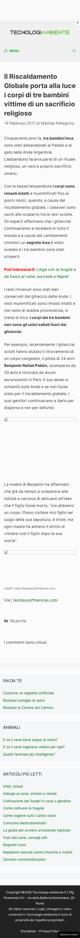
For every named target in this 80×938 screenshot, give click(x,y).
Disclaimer (28, 931)
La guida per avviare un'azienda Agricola (36, 830)
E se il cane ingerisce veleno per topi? (34, 747)
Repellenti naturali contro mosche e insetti (37, 852)
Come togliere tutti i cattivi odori (29, 816)
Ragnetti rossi (14, 845)
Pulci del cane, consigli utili (25, 838)
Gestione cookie (69, 934)
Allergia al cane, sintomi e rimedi (30, 794)
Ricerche (18, 621)
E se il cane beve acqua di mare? (30, 740)
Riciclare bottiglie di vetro (24, 700)
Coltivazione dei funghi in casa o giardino (37, 801)
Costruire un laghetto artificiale (28, 693)
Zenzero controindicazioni (24, 859)
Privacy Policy (49, 931)
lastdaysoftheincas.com (35, 600)
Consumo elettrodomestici (24, 823)
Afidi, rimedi (13, 786)
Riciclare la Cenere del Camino (28, 708)
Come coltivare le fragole (23, 808)
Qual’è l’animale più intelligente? (29, 754)
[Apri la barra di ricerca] (74, 51)
